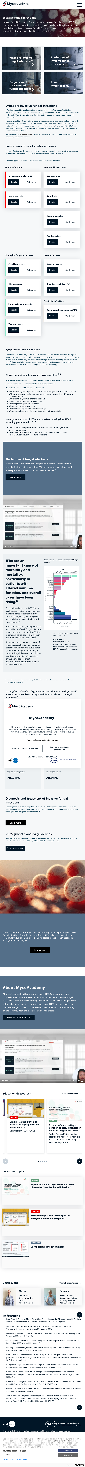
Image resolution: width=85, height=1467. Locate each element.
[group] (25, 1126)
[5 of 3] (46, 1161)
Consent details (8, 1459)
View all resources (70, 1094)
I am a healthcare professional (25, 748)
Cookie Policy (22, 1459)
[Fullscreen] (79, 546)
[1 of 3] (38, 1161)
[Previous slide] (5, 1161)
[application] (42, 522)
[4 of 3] (44, 1161)
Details (14, 182)
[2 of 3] (40, 1161)
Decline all (68, 1455)
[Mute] (76, 546)
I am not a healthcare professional (59, 748)
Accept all (68, 1451)
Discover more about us (18, 1017)
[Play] (6, 546)
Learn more (15, 477)
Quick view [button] (31, 182)
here (56, 841)
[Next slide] (79, 1161)
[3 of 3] (42, 1161)
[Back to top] (79, 1315)
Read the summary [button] (15, 848)
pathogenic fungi (25, 134)
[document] (42, 733)
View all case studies (68, 1283)
